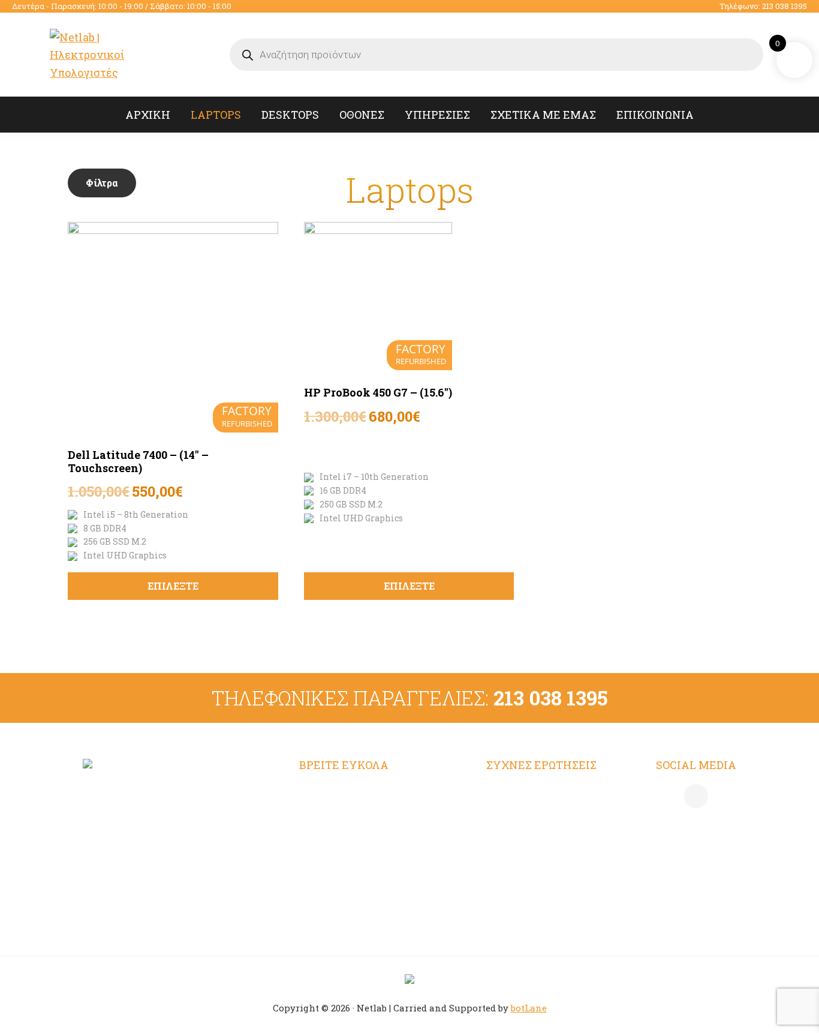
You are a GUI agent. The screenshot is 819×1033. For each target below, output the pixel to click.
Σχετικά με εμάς (342, 863)
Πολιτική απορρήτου (540, 816)
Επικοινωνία (332, 886)
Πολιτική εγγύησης (536, 886)
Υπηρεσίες (327, 839)
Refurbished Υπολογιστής (367, 816)
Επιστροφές (517, 863)
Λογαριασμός (334, 792)
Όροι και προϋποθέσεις (545, 792)
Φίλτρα (102, 182)
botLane (529, 1008)
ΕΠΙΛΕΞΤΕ (172, 585)
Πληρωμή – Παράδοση (544, 839)
